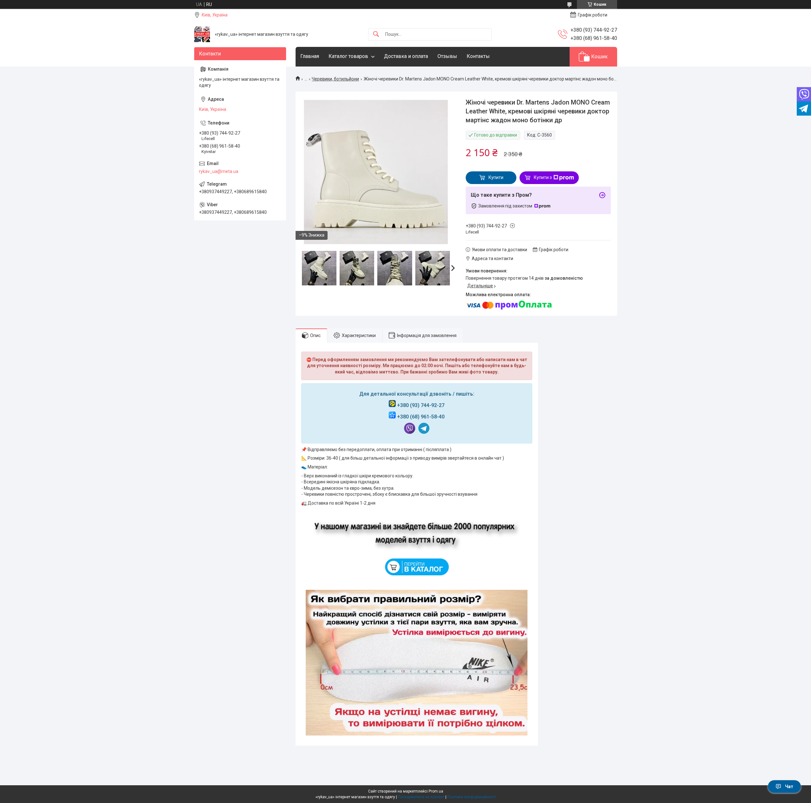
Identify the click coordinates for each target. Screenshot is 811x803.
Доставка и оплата (406, 56)
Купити (496, 177)
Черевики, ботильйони (335, 78)
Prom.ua (436, 791)
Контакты (478, 56)
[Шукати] (376, 34)
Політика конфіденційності (471, 797)
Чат (789, 786)
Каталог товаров (348, 56)
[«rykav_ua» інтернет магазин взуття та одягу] (202, 34)
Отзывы (447, 56)
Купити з (543, 177)
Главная (309, 56)
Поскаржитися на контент (421, 797)
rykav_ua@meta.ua (218, 171)
